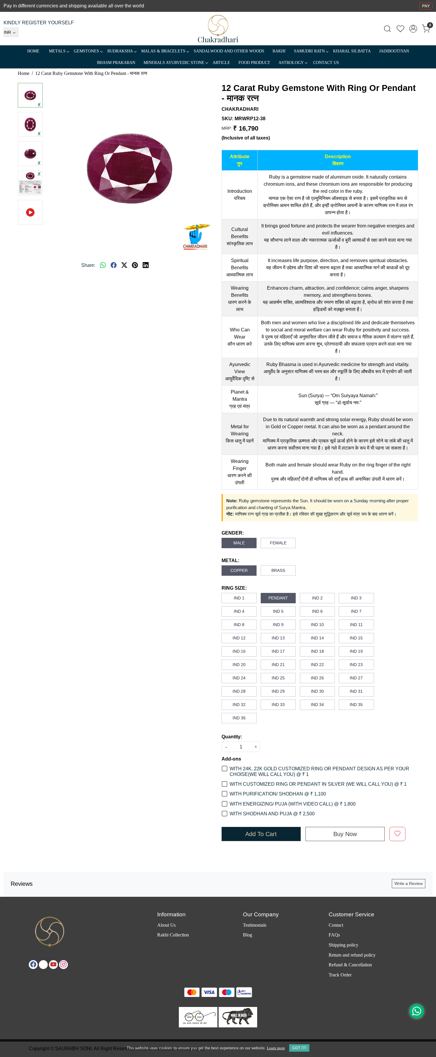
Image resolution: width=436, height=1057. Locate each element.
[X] (43, 964)
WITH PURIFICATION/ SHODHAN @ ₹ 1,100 (278, 793)
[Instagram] (63, 964)
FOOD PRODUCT (254, 62)
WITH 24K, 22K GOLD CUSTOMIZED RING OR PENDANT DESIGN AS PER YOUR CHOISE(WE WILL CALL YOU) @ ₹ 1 (319, 771)
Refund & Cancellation (350, 964)
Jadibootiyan (394, 51)
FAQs (334, 934)
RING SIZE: (234, 588)
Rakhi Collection (173, 934)
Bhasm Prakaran (116, 62)
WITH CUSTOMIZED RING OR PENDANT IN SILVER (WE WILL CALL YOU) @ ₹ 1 (318, 784)
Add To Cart (261, 834)
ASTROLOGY (291, 62)
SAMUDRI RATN (309, 51)
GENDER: (233, 532)
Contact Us (326, 62)
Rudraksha (120, 51)
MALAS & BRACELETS (163, 51)
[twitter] (124, 265)
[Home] (218, 28)
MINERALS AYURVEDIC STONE (174, 62)
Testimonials (254, 925)
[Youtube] (53, 964)
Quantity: (232, 736)
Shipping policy (343, 944)
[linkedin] (145, 265)
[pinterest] (135, 265)
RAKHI (279, 51)
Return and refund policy (352, 954)
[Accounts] (413, 29)
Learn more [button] (276, 1048)
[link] (387, 29)
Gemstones (86, 51)
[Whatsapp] (103, 265)
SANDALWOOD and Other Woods (229, 51)
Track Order (340, 974)
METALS (57, 51)
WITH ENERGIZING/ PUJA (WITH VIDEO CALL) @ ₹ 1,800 (293, 803)
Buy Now (345, 834)
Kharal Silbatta (352, 51)
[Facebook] (33, 964)
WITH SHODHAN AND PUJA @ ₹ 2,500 (272, 813)
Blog (247, 934)
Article (221, 62)
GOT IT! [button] (299, 1048)
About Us (166, 925)
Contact (336, 925)
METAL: (230, 560)
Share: (88, 265)
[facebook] (113, 265)
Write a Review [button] (408, 883)
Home (33, 51)
